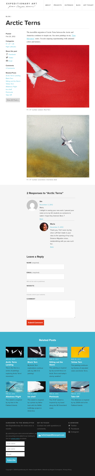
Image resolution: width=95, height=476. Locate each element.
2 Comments (10, 68)
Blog (8, 16)
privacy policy (15, 439)
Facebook (12, 54)
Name (33, 263)
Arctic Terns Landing (13, 76)
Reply (41, 219)
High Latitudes (11, 47)
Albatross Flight (11, 87)
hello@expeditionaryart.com (52, 435)
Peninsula (9, 92)
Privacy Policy (67, 469)
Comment (31, 299)
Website (30, 286)
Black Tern (9, 78)
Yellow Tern (10, 84)
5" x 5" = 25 (10, 44)
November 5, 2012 (56, 227)
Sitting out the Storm (13, 81)
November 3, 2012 (46, 205)
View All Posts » (13, 100)
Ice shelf (9, 89)
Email (10, 61)
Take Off (9, 95)
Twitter (10, 58)
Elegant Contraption (56, 469)
